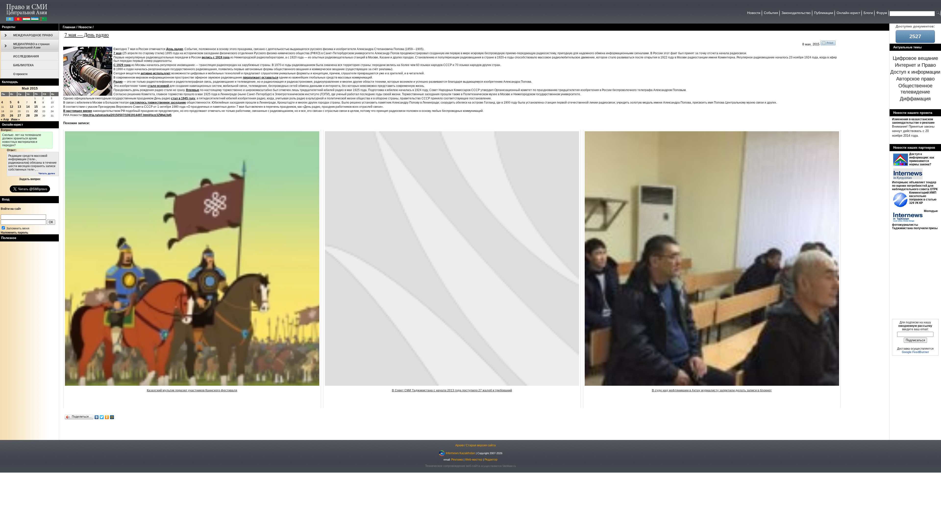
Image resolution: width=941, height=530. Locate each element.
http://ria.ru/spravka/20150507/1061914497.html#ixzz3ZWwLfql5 (127, 115)
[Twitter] (101, 417)
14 (28, 106)
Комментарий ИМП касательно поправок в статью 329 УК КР (922, 198)
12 (11, 106)
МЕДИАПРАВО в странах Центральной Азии (31, 45)
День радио (174, 49)
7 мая (117, 53)
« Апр (5, 119)
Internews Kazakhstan (460, 453)
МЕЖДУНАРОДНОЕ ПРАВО (33, 35)
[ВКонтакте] (96, 417)
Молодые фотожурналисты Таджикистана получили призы (915, 219)
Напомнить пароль (14, 232)
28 (28, 115)
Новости (85, 27)
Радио (118, 81)
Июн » (15, 119)
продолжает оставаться (260, 77)
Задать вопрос (30, 179)
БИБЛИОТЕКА (23, 65)
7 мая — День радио (86, 34)
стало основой (158, 86)
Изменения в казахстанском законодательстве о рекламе (913, 121)
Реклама (457, 459)
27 (19, 115)
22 (36, 111)
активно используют (156, 73)
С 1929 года (122, 65)
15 (36, 106)
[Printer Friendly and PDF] (828, 44)
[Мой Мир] (112, 417)
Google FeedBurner (915, 352)
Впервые (192, 90)
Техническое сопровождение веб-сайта (452, 466)
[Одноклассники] (107, 417)
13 (19, 106)
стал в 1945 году (183, 98)
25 (3, 115)
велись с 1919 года (216, 57)
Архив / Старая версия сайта (475, 445)
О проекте (20, 74)
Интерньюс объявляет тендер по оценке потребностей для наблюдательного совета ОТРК (915, 186)
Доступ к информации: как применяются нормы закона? (921, 159)
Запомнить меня (17, 228)
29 (36, 115)
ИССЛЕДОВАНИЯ (26, 56)
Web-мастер (473, 459)
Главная (69, 27)
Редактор (490, 459)
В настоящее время (77, 111)
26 (11, 115)
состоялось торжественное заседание (158, 102)
